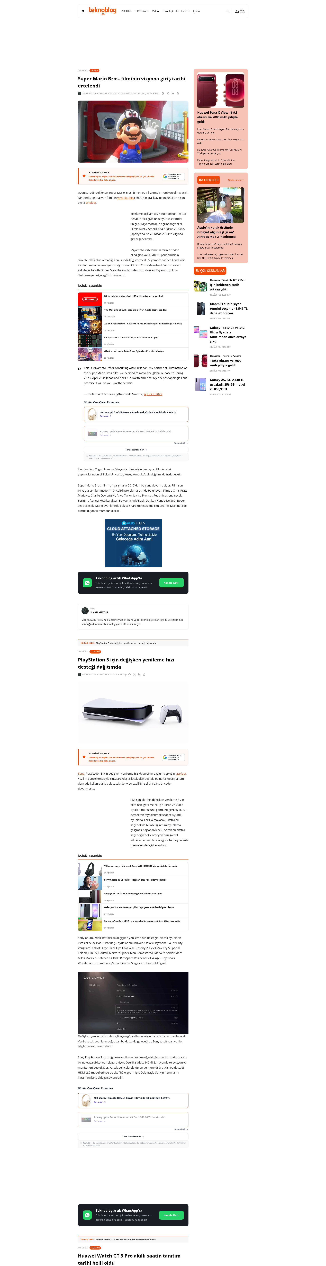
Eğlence (94, 70)
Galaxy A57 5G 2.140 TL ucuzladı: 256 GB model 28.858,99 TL (227, 384)
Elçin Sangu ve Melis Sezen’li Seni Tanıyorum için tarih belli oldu (216, 161)
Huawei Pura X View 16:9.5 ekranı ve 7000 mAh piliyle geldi (217, 117)
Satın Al (104, 416)
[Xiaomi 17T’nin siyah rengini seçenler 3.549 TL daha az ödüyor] (200, 308)
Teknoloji (95, 651)
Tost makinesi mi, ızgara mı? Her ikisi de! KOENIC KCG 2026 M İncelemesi (220, 256)
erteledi (91, 203)
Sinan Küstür (89, 93)
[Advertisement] (133, 1175)
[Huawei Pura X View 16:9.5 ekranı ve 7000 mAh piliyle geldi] (220, 90)
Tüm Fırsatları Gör (134, 449)
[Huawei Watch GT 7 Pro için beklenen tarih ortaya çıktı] (200, 284)
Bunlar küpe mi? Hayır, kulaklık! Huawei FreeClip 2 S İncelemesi (219, 245)
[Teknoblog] (102, 11)
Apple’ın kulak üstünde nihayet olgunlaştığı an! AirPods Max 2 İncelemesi (216, 232)
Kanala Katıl (171, 582)
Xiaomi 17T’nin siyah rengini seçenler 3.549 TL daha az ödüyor (229, 308)
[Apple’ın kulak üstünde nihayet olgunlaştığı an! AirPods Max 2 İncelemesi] (220, 205)
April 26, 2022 (153, 394)
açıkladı (181, 773)
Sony (81, 773)
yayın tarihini (125, 198)
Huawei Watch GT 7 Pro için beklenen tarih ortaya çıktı (227, 284)
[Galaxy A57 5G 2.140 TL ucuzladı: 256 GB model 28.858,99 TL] (200, 384)
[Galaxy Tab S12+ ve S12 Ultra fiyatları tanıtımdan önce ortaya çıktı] (200, 332)
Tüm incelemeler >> (236, 180)
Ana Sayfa (82, 70)
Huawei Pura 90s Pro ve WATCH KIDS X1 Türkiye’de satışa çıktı (219, 151)
